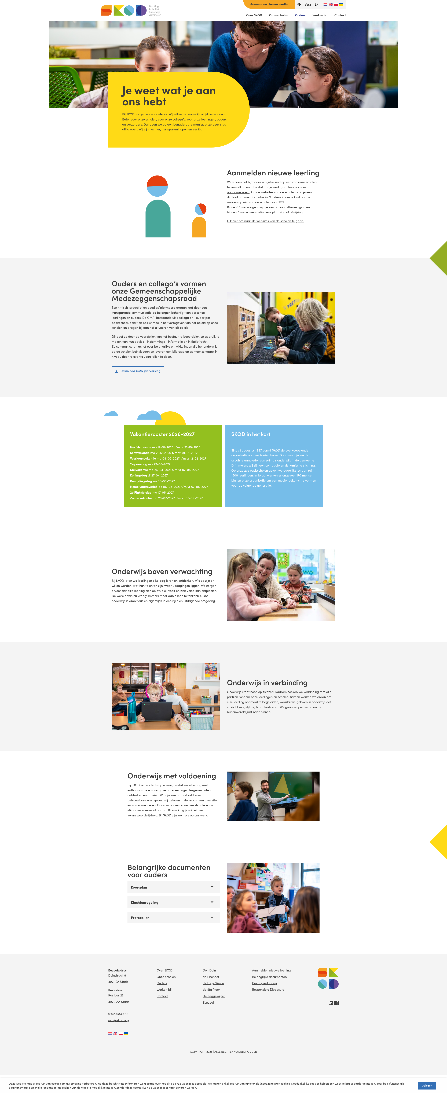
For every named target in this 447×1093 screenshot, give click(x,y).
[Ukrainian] (341, 4)
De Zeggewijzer (214, 996)
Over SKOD (254, 15)
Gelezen (427, 1085)
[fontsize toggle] (307, 4)
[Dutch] (325, 4)
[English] (331, 4)
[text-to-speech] (299, 4)
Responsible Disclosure (268, 989)
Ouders (300, 15)
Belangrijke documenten (269, 977)
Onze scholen (278, 15)
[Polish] (336, 4)
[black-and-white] (316, 4)
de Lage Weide (213, 983)
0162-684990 (118, 1014)
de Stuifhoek (211, 989)
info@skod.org (118, 1020)
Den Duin (209, 970)
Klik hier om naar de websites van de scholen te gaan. (265, 221)
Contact (340, 15)
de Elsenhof (211, 977)
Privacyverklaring (264, 983)
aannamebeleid (238, 192)
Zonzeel (208, 1002)
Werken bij (320, 15)
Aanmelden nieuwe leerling (270, 4)
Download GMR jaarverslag (140, 371)
